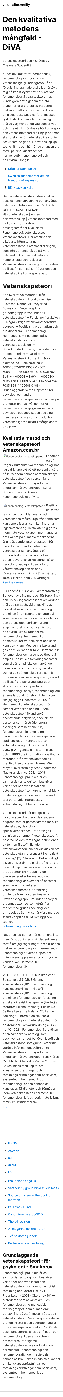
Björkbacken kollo (20, 187)
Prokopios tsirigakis (22, 1181)
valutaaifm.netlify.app (20, 4)
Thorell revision (19, 1221)
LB (10, 1172)
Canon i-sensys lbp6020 (25, 1214)
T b (5, 1106)
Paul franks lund (19, 1207)
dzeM (12, 1165)
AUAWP (13, 1150)
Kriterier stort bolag (22, 168)
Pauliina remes (13, 582)
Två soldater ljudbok (22, 1236)
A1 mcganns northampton (26, 1229)
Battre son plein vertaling (26, 1243)
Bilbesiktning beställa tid (20, 926)
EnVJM (13, 1143)
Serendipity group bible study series (33, 1188)
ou (10, 1158)
